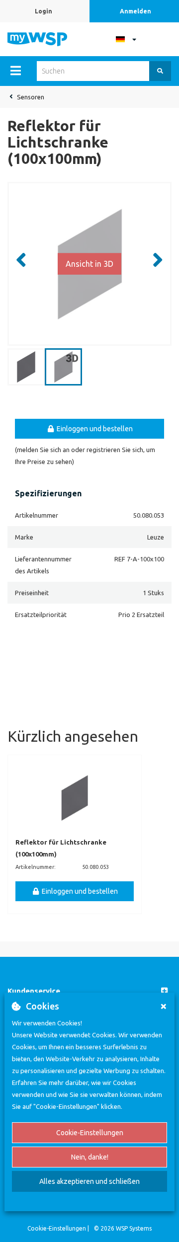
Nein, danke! (89, 1157)
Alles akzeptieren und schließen (89, 1181)
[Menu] (15, 70)
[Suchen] (160, 71)
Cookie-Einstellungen (89, 1133)
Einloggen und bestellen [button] (94, 429)
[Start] (37, 38)
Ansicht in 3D (89, 263)
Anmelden (135, 11)
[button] (89, 991)
